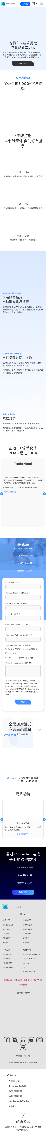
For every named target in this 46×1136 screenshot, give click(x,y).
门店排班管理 (7, 963)
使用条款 (19, 1056)
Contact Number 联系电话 (17, 593)
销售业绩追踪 (7, 954)
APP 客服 (5, 934)
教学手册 (38, 980)
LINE (24, 967)
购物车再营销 (27, 925)
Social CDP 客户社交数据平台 (20, 658)
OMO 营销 (12, 653)
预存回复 (5, 942)
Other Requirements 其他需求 (18, 663)
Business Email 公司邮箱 (16, 603)
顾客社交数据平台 (29, 972)
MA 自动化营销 (31, 649)
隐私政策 (27, 1056)
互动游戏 (26, 942)
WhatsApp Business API (31, 954)
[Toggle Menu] (42, 4)
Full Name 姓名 (12, 582)
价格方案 (8, 980)
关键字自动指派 (7, 967)
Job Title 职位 (11, 614)
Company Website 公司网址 (17, 635)
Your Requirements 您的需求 (18, 645)
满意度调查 (6, 938)
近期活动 (28, 980)
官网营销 (26, 938)
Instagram (26, 963)
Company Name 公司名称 (16, 624)
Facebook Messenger (30, 959)
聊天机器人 (6, 929)
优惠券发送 (27, 934)
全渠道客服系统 (7, 925)
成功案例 (18, 980)
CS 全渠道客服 (14, 649)
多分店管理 (6, 959)
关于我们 (23, 985)
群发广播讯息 (27, 929)
